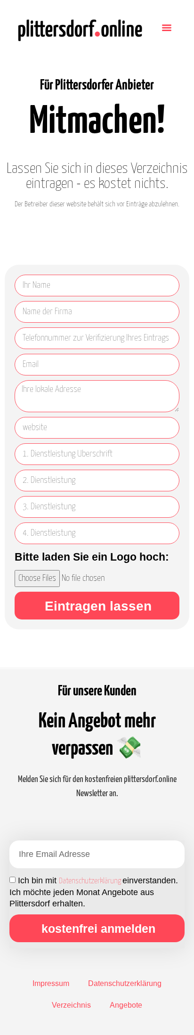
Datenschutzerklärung (90, 881)
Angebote (126, 1005)
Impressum (50, 983)
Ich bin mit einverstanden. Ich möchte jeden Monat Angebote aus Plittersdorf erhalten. (93, 892)
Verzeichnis (71, 1005)
